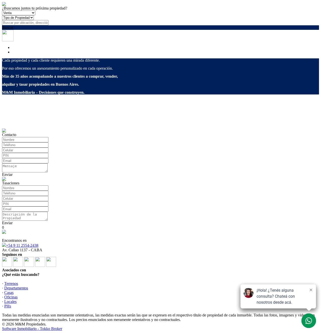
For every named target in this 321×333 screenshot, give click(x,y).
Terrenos (11, 283)
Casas (9, 292)
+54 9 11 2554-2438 (22, 245)
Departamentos (16, 288)
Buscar (7, 27)
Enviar (7, 174)
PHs (7, 306)
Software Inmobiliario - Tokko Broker (32, 328)
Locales (10, 301)
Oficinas (11, 297)
